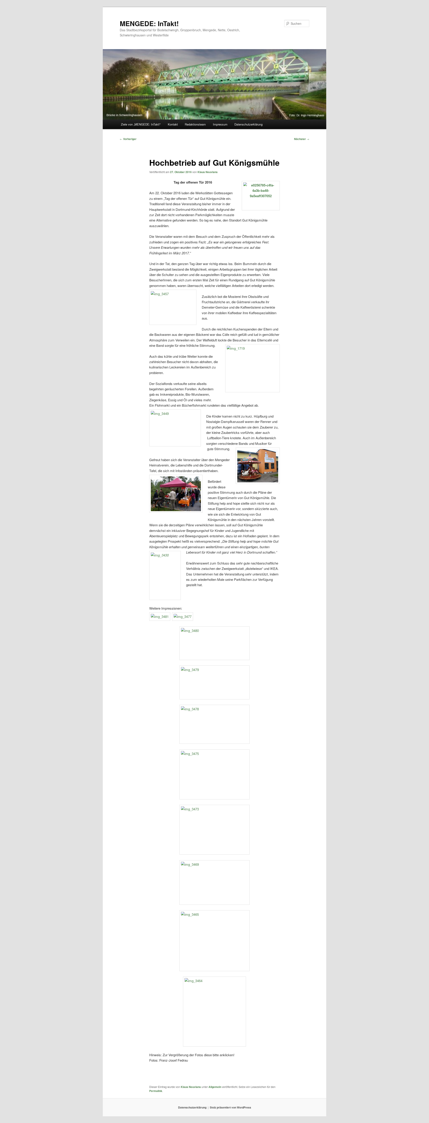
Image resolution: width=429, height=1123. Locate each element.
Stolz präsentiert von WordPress (230, 1107)
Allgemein (214, 1087)
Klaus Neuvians (208, 172)
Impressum (220, 124)
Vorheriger (128, 139)
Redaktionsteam (195, 124)
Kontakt (173, 124)
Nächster (301, 139)
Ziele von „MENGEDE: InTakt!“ (141, 124)
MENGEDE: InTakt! (149, 23)
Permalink (155, 1091)
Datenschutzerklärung (248, 124)
